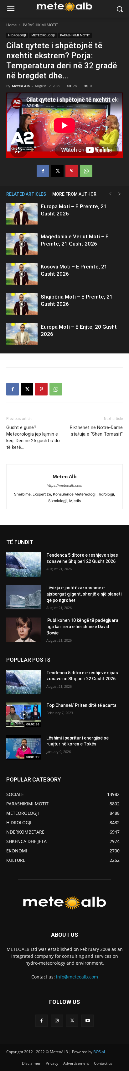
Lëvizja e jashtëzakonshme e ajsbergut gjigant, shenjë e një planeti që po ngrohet (83, 593)
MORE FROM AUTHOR (74, 194)
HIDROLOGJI (17, 35)
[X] (57, 171)
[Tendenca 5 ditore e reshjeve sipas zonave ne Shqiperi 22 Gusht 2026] (23, 564)
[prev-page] (110, 194)
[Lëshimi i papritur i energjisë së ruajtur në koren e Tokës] (23, 747)
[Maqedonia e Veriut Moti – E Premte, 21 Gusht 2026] (22, 244)
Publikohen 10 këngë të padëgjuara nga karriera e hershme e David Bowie (82, 626)
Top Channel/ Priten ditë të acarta (81, 705)
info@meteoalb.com (77, 977)
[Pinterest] (71, 171)
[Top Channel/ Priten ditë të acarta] (23, 715)
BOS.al (99, 1051)
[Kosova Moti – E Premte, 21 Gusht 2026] (22, 274)
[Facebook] (43, 171)
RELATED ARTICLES (26, 194)
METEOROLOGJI (43, 35)
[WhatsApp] (86, 171)
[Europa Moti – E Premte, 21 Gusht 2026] (22, 214)
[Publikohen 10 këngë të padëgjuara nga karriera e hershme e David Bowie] (23, 630)
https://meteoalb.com (64, 485)
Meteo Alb (21, 85)
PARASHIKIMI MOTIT (40, 25)
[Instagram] (57, 1021)
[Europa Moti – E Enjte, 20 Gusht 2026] (22, 334)
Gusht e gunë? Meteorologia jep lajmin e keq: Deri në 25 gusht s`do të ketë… (33, 437)
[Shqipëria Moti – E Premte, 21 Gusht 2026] (22, 304)
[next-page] (119, 194)
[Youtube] (87, 1021)
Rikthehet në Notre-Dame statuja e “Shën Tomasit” (96, 431)
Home (11, 25)
